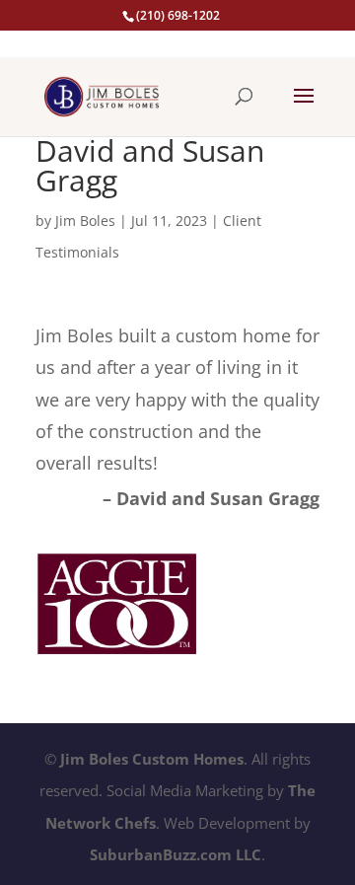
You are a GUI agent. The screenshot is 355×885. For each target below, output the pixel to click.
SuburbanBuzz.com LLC (175, 854)
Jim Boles (85, 220)
